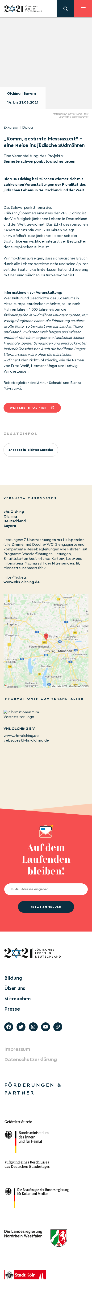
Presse (12, 1009)
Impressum (17, 1049)
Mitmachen (17, 998)
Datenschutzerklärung (30, 1059)
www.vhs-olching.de (22, 582)
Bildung (13, 978)
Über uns (14, 988)
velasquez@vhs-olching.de (26, 740)
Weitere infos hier (28, 407)
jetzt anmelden (45, 906)
